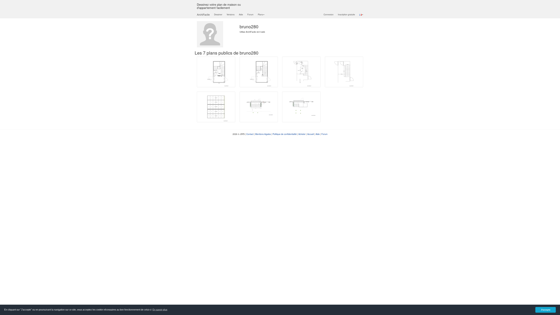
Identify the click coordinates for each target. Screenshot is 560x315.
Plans (260, 14)
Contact (249, 134)
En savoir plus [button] (160, 309)
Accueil (310, 134)
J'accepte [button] (545, 310)
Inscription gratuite (346, 14)
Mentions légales (263, 134)
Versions (231, 14)
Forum (250, 14)
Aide (241, 14)
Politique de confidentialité (285, 134)
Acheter (302, 134)
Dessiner (218, 14)
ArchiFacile (203, 14)
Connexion (329, 14)
